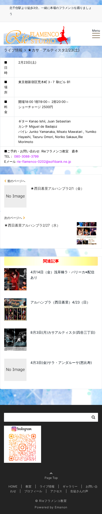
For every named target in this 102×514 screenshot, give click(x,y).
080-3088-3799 (26, 156)
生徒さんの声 (79, 491)
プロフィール (33, 491)
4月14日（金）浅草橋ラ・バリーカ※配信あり (62, 275)
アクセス (56, 491)
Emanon (61, 507)
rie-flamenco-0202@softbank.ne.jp (44, 162)
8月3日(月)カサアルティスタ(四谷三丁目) (62, 332)
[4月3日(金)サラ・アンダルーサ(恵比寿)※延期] (51, 434)
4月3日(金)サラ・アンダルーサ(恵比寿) (61, 362)
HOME (12, 486)
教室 (28, 486)
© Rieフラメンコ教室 (51, 501)
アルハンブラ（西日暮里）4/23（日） (60, 302)
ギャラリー (70, 486)
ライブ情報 (47, 486)
